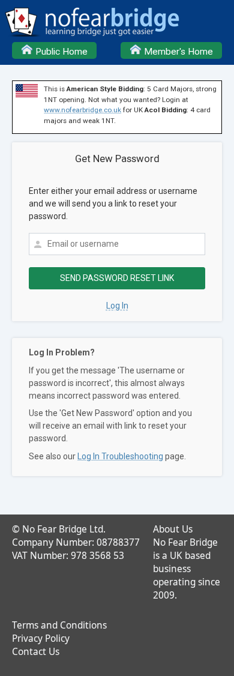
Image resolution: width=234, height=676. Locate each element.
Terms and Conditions (59, 625)
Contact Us (35, 651)
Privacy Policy (41, 638)
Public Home (60, 51)
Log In (117, 305)
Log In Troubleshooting (120, 456)
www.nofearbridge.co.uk (82, 110)
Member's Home (177, 51)
